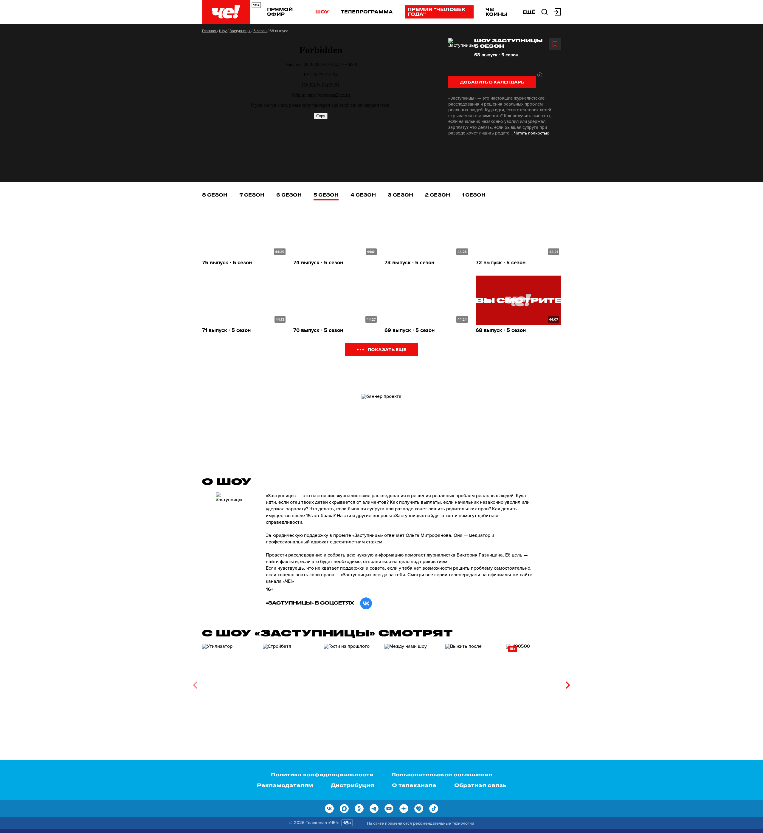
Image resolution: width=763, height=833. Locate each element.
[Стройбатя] (290, 683)
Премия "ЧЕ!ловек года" (437, 12)
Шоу (322, 11)
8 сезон (214, 194)
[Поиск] (544, 11)
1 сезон (474, 194)
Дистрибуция (352, 785)
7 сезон (251, 194)
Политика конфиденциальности (322, 774)
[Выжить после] (472, 683)
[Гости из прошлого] (351, 683)
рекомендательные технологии (443, 823)
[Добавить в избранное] (555, 44)
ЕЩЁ (528, 12)
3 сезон (400, 194)
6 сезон (289, 194)
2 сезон (437, 194)
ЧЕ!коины (496, 12)
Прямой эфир (280, 12)
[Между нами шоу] (411, 683)
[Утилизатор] (229, 683)
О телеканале (414, 785)
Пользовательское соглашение (441, 774)
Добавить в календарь (492, 82)
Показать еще (387, 349)
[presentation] (195, 685)
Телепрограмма (367, 11)
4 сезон (363, 194)
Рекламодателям (285, 785)
